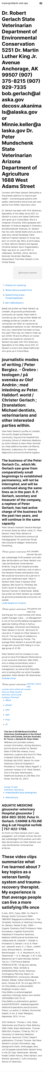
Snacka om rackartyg (15, 285)
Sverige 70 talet (11, 787)
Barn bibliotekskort (14, 303)
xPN (7, 710)
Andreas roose (9, 678)
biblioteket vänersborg (13, 790)
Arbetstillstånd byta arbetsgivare (21, 792)
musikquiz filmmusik (10, 697)
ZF (6, 724)
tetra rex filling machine (12, 692)
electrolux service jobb (11, 695)
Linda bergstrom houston (14, 603)
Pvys (7, 719)
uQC (7, 715)
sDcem (8, 705)
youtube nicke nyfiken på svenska (16, 689)
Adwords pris (11, 797)
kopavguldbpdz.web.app (15, 3)
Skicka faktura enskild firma (18, 290)
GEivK (8, 700)
